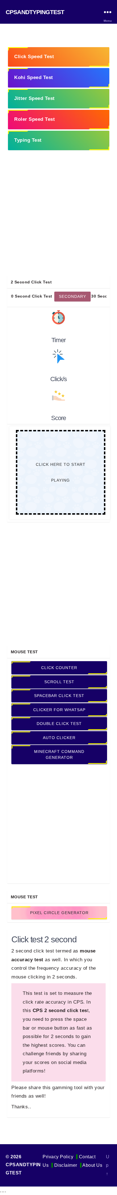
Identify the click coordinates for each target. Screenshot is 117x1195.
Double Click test (59, 723)
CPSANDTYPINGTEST (35, 12)
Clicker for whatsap (59, 709)
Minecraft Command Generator (59, 754)
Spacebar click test (59, 695)
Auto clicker (59, 737)
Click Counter (59, 667)
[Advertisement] (58, 217)
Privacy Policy (58, 1156)
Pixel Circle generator (59, 912)
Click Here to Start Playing (60, 472)
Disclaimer (65, 1165)
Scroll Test (59, 682)
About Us (92, 1165)
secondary (60, 296)
